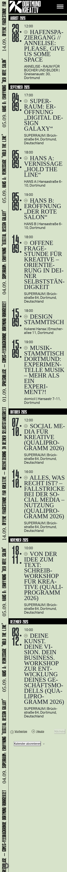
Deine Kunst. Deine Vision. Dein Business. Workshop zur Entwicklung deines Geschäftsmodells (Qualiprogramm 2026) (44, 668)
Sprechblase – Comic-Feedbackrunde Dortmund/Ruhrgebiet (3, 352)
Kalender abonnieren (27, 743)
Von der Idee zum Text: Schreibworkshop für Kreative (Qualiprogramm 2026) (43, 575)
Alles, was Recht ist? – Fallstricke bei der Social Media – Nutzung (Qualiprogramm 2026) (44, 497)
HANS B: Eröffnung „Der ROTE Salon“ (42, 208)
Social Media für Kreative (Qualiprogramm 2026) (44, 437)
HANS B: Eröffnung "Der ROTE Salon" (3, 583)
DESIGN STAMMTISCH (44, 319)
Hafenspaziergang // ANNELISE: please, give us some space (44, 46)
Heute (40, 731)
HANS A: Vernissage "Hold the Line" (3, 659)
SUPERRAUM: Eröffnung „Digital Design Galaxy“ (43, 115)
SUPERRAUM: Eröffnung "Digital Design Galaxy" (3, 742)
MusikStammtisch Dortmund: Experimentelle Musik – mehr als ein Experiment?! (44, 369)
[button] (6, 866)
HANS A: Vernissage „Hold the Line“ (43, 166)
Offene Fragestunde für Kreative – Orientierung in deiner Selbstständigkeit (44, 264)
